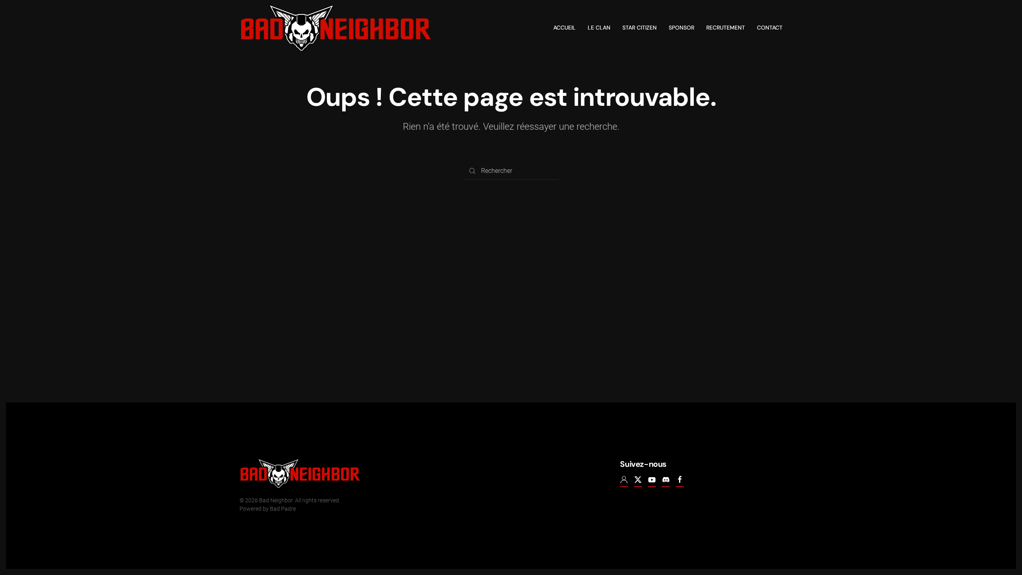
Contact (769, 27)
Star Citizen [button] (639, 27)
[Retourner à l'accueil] (336, 28)
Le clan (599, 27)
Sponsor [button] (681, 27)
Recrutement (725, 27)
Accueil (564, 27)
